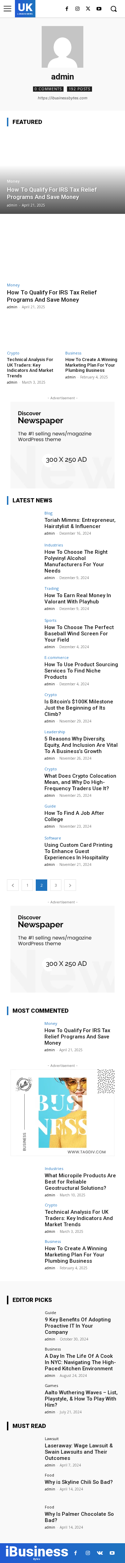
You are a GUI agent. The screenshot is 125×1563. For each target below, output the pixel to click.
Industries (53, 545)
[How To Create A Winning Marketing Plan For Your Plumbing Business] (91, 331)
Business (73, 353)
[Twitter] (88, 9)
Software (52, 838)
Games (51, 1385)
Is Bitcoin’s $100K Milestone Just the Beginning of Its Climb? (78, 708)
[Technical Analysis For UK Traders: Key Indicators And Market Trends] (33, 331)
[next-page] (70, 885)
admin (12, 306)
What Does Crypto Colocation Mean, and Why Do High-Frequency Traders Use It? (80, 782)
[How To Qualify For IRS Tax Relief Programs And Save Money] (62, 173)
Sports (50, 620)
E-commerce (56, 657)
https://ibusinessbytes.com (63, 97)
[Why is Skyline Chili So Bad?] (23, 1485)
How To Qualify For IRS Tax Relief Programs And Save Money (52, 296)
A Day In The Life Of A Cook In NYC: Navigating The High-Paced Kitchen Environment (80, 1362)
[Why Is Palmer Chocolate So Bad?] (23, 1517)
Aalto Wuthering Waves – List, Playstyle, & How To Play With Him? (81, 1398)
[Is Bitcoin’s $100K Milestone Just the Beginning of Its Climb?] (23, 705)
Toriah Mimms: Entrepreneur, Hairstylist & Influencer (80, 523)
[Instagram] (77, 9)
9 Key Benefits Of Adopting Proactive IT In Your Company (78, 1326)
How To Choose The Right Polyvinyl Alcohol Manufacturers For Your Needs (76, 561)
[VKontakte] (100, 1553)
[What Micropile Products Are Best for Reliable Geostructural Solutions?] (23, 1179)
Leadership (54, 732)
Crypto (13, 353)
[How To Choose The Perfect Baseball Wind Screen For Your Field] (23, 630)
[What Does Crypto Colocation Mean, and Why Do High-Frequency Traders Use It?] (23, 779)
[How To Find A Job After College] (23, 816)
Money (13, 181)
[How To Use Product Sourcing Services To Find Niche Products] (23, 667)
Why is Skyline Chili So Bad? (79, 1482)
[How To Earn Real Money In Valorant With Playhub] (23, 598)
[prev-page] (13, 885)
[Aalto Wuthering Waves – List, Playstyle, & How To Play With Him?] (23, 1396)
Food (49, 1475)
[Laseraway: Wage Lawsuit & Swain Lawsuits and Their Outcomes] (23, 1449)
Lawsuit (52, 1438)
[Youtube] (98, 9)
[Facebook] (66, 9)
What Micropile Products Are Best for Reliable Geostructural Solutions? (80, 1181)
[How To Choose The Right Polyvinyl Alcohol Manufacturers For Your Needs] (23, 555)
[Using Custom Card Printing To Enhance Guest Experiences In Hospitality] (23, 848)
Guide (50, 806)
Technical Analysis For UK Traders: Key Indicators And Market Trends (30, 367)
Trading (51, 588)
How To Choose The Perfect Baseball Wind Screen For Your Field (79, 633)
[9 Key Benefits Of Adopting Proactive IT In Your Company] (23, 1323)
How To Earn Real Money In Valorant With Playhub (77, 598)
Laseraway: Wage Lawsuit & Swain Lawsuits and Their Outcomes (79, 1452)
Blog (48, 513)
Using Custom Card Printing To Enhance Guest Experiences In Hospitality (78, 851)
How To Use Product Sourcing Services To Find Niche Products (81, 670)
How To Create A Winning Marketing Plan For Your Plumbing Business (91, 365)
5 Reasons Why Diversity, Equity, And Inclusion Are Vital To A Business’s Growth (81, 745)
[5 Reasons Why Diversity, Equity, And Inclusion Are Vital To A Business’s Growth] (23, 742)
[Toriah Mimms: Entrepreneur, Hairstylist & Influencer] (23, 523)
